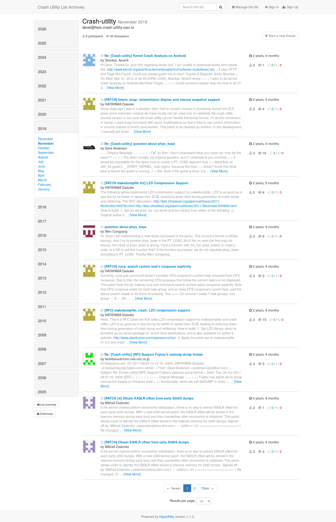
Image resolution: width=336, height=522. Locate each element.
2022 (42, 85)
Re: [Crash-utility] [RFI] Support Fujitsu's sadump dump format (153, 354)
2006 (42, 377)
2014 (42, 263)
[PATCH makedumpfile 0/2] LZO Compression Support (146, 183)
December (45, 138)
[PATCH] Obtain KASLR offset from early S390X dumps (146, 442)
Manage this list (246, 7)
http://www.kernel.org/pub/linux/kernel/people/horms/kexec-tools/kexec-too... (162, 69)
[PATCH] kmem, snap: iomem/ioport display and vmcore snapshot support (162, 99)
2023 (42, 71)
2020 (42, 114)
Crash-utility (100, 20)
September (46, 152)
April (41, 175)
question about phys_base (125, 226)
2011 (42, 306)
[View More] (115, 87)
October (44, 148)
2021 (42, 100)
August (43, 157)
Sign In (273, 7)
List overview (47, 404)
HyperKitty (166, 516)
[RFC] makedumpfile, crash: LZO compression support (147, 310)
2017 (42, 221)
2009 (42, 335)
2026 (42, 29)
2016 (42, 235)
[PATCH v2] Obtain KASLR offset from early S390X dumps (149, 398)
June (41, 166)
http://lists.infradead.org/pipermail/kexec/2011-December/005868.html (186, 205)
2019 (42, 128)
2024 (42, 57)
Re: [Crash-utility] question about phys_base (139, 143)
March (42, 180)
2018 (42, 207)
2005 (42, 391)
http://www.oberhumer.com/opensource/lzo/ (144, 337)
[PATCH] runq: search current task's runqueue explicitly (147, 266)
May (41, 170)
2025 (42, 43)
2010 (42, 320)
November (46, 143)
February (44, 184)
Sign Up (292, 7)
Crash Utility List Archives (61, 7)
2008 (42, 349)
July (41, 161)
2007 (42, 363)
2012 (42, 292)
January (44, 189)
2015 (42, 249)
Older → (207, 488)
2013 (42, 278)
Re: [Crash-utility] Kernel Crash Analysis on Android (145, 55)
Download (46, 413)
